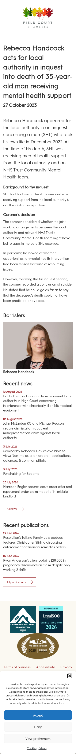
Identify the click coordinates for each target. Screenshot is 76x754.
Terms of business (17, 667)
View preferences (38, 738)
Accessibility (45, 667)
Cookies (32, 748)
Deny (38, 727)
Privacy (43, 748)
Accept (38, 715)
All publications (16, 582)
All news (12, 509)
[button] (70, 676)
